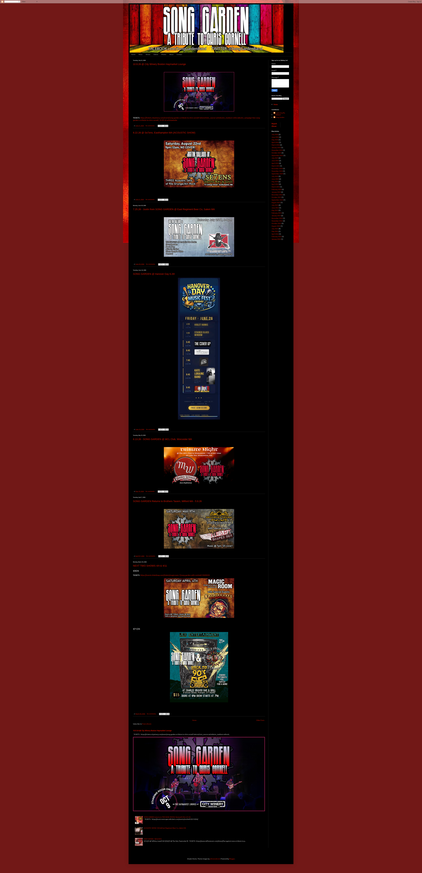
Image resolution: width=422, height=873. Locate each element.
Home (133, 54)
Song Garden (280, 117)
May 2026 (275, 140)
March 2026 (276, 145)
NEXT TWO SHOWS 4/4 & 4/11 (150, 565)
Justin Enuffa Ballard (280, 114)
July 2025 (275, 158)
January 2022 (276, 239)
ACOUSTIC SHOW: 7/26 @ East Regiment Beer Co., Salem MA (165, 828)
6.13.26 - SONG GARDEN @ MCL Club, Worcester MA (162, 439)
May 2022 (275, 231)
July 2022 (275, 229)
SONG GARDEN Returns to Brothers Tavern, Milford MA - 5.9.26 (167, 501)
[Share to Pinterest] (167, 126)
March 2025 (276, 166)
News (140, 54)
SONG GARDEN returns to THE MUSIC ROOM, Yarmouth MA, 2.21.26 (167, 817)
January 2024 (276, 192)
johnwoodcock (215, 859)
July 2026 (275, 134)
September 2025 (277, 155)
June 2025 (275, 161)
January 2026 (276, 147)
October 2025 (276, 153)
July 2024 (275, 176)
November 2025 (277, 150)
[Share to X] (163, 126)
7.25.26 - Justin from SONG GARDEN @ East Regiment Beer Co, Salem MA (174, 209)
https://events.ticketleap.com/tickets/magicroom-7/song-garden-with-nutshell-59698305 (175, 575)
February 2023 (277, 213)
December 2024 (277, 168)
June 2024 (275, 179)
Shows (148, 54)
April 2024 (275, 184)
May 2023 (275, 210)
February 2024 (277, 189)
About (171, 54)
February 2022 (277, 236)
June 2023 (275, 208)
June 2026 (275, 137)
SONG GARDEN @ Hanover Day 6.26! (154, 274)
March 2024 (276, 187)
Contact (179, 54)
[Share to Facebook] (165, 126)
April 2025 (275, 163)
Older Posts (260, 720)
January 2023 (276, 215)
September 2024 (277, 174)
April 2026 (275, 142)
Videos (155, 54)
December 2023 (277, 195)
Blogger (232, 859)
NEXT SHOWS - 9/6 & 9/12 (153, 839)
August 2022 (276, 226)
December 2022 (277, 218)
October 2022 (276, 223)
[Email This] (159, 126)
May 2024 (275, 182)
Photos (163, 54)
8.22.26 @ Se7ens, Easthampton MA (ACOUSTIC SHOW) (164, 132)
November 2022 (277, 221)
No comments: (150, 126)
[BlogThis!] (161, 126)
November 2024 (277, 171)
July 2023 (275, 205)
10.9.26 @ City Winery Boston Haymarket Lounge (159, 64)
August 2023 (276, 202)
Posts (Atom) (146, 724)
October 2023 (276, 197)
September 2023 (277, 200)
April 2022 (275, 234)
